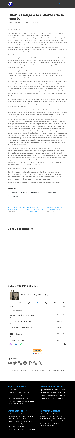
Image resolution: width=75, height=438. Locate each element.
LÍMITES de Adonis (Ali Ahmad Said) (22, 315)
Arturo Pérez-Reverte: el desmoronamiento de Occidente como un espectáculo (21, 416)
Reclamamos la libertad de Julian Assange (16, 208)
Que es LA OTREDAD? (56, 398)
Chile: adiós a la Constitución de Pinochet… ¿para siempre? (36, 209)
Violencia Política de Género (18, 429)
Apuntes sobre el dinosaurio (55, 395)
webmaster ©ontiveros (47, 425)
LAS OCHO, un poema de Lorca (20, 321)
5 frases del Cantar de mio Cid (19, 393)
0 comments (36, 22)
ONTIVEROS (13, 390)
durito (11, 22)
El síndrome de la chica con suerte (20, 396)
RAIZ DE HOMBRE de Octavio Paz (21, 328)
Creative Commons (59, 370)
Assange (28, 22)
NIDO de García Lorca (17, 334)
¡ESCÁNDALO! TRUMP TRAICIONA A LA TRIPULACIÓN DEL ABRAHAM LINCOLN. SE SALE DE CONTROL (21, 401)
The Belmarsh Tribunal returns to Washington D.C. (56, 208)
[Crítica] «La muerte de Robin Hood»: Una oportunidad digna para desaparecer (21, 424)
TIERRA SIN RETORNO (17, 340)
